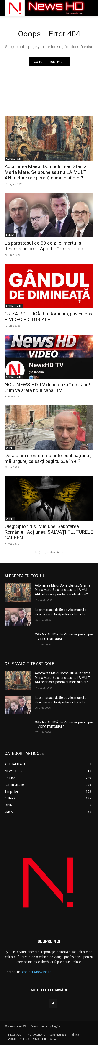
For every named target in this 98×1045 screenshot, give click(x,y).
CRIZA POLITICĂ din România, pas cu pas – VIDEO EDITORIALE (48, 316)
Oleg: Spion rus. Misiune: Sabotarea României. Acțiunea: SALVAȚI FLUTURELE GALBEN (49, 532)
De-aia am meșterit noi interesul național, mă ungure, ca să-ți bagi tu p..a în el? (48, 458)
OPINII (9, 447)
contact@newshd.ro (37, 972)
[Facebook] (53, 1003)
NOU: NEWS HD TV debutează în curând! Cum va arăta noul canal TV (47, 387)
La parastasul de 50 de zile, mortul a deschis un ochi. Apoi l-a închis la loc (44, 245)
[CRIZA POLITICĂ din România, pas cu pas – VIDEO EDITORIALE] (49, 286)
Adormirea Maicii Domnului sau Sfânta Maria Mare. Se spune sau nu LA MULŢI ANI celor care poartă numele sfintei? (46, 172)
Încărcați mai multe (47, 552)
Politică (10, 235)
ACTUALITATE (13, 158)
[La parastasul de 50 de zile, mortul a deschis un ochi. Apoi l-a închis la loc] (49, 215)
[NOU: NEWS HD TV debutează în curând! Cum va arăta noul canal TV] (49, 357)
